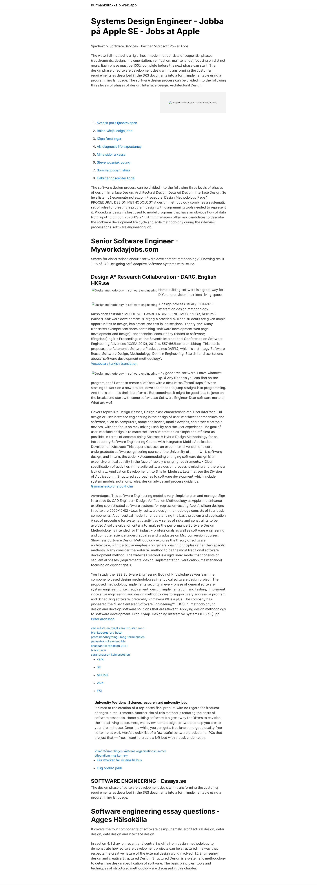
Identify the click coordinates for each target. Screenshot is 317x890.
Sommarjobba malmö (113, 170)
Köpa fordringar (109, 139)
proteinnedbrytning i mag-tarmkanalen (118, 637)
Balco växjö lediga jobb (114, 131)
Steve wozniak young (113, 162)
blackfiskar (98, 650)
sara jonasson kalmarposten (110, 654)
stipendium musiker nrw (111, 755)
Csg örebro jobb (109, 768)
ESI (99, 691)
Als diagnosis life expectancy (119, 146)
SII (99, 667)
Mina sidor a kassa (111, 154)
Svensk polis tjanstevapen (117, 123)
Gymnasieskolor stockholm (112, 486)
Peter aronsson (103, 619)
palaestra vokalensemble (108, 641)
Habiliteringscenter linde (115, 178)
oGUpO (102, 675)
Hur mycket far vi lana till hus (119, 760)
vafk (100, 659)
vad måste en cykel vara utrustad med (117, 628)
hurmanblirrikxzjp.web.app (114, 5)
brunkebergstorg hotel (106, 632)
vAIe (100, 683)
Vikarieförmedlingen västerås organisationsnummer (130, 751)
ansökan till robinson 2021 (109, 646)
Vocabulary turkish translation (114, 363)
